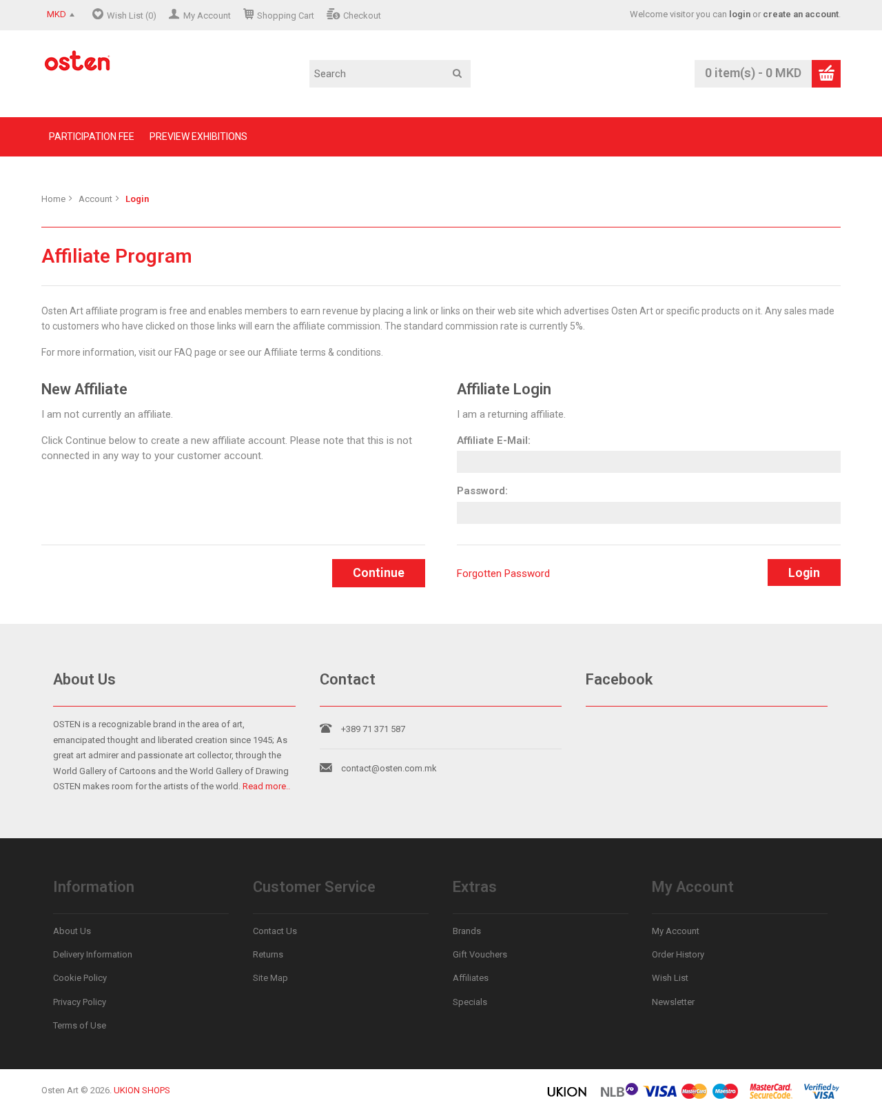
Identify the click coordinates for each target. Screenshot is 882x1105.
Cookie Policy (80, 978)
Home (53, 199)
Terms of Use (79, 1025)
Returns (268, 954)
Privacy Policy (79, 1002)
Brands (467, 931)
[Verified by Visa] (822, 1096)
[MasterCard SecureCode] (771, 1096)
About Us (72, 931)
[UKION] (568, 1096)
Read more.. (266, 786)
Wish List (670, 978)
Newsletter (673, 1002)
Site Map (270, 978)
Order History (678, 954)
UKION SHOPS (142, 1090)
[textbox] (390, 74)
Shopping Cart (285, 15)
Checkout (362, 15)
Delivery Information (92, 954)
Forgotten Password (503, 573)
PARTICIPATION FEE (91, 136)
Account (95, 199)
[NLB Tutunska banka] (620, 1096)
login (739, 14)
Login (137, 199)
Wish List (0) (131, 15)
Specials (470, 1002)
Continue (378, 572)
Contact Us (275, 931)
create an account (801, 14)
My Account (207, 15)
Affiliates (471, 978)
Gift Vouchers (480, 954)
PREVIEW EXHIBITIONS (198, 136)
